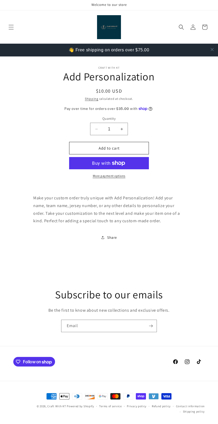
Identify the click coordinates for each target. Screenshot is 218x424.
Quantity (109, 118)
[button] (11, 27)
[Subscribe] (151, 326)
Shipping (91, 99)
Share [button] (112, 237)
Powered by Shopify (80, 406)
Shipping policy (194, 411)
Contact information (190, 406)
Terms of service (110, 406)
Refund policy (161, 406)
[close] (212, 49)
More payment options (109, 176)
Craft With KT (56, 406)
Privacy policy (136, 406)
